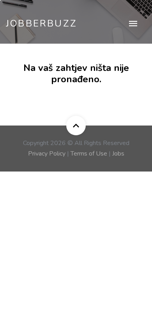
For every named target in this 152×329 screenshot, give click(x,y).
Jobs (118, 153)
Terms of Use (89, 153)
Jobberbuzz (41, 23)
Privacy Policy (46, 153)
